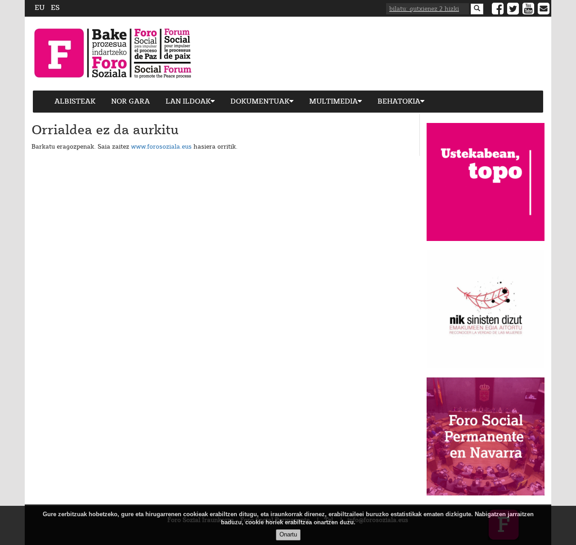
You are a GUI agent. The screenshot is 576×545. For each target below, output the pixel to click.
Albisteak (74, 101)
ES (55, 8)
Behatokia (399, 101)
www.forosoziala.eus (161, 146)
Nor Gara (130, 101)
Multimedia (333, 101)
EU (40, 8)
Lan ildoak (188, 101)
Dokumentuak (259, 101)
